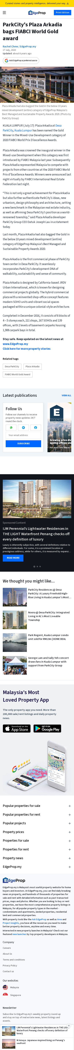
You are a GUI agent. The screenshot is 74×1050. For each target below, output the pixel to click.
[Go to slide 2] (37, 566)
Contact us (8, 971)
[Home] (37, 12)
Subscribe (23, 443)
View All (66, 395)
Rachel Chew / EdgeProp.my (19, 46)
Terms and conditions (14, 959)
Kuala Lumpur (23, 130)
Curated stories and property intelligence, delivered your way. (35, 3)
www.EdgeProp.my (15, 344)
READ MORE (13, 558)
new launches (19, 934)
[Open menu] (4, 12)
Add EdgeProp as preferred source (23, 60)
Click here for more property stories (26, 349)
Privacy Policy (10, 965)
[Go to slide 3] (40, 566)
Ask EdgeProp (39, 919)
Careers (7, 948)
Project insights (11, 923)
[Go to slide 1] (34, 567)
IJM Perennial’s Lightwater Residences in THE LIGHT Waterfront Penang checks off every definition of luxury (36, 534)
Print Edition (62, 12)
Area (59, 919)
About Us (7, 954)
